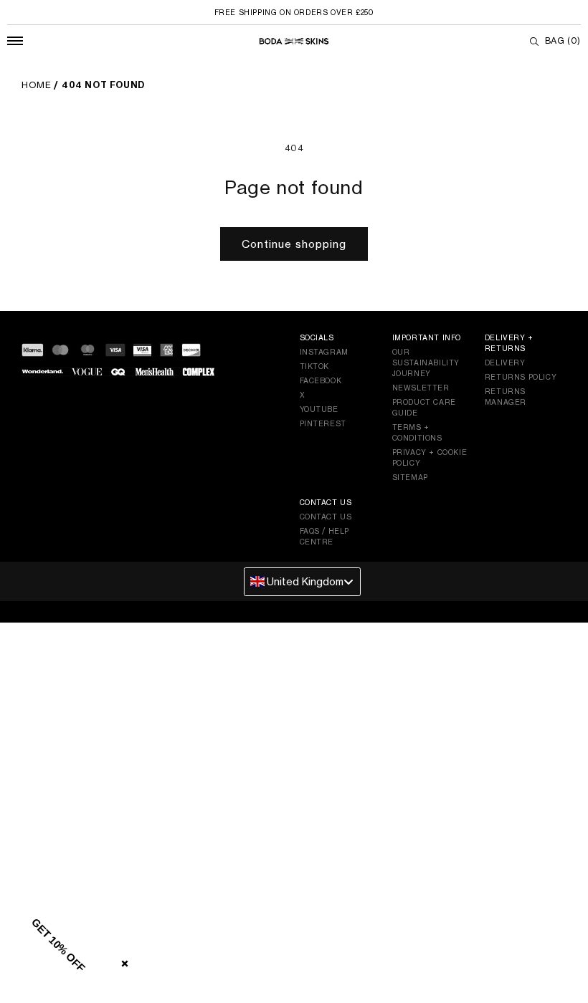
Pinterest (323, 423)
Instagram (324, 351)
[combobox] (302, 581)
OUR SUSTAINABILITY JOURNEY (426, 362)
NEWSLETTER (421, 387)
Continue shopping (294, 244)
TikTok (315, 366)
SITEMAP (410, 477)
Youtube (319, 409)
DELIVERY (505, 362)
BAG (563, 40)
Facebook (321, 380)
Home (36, 85)
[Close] (122, 960)
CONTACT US (326, 516)
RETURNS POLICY (520, 377)
